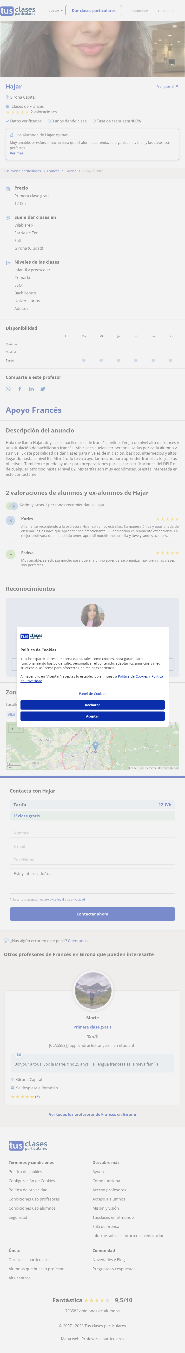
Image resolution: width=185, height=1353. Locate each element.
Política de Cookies (133, 676)
